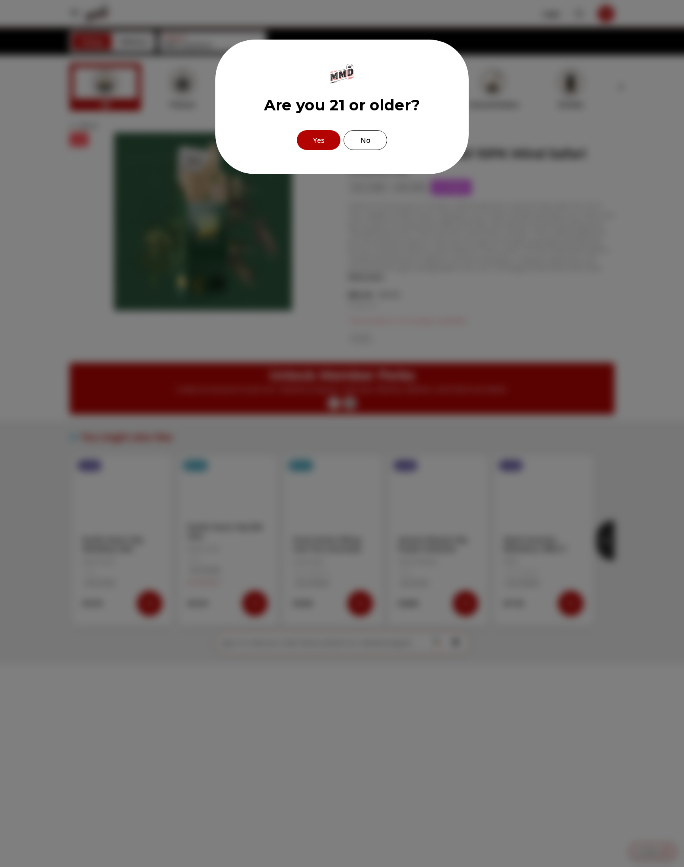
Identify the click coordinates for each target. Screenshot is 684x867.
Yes (319, 140)
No (365, 140)
